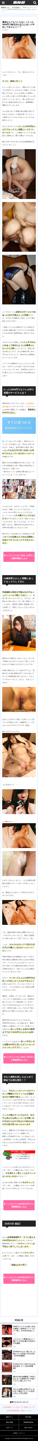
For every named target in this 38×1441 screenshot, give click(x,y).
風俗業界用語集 (28, 1422)
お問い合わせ (28, 1427)
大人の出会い (16, 7)
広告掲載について (10, 1407)
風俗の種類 (9, 1422)
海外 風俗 (28, 1417)
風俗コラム (9, 1417)
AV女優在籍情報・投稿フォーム (19, 1410)
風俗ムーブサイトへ (20, 1433)
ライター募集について (26, 1407)
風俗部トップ (5, 7)
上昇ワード (9, 1427)
